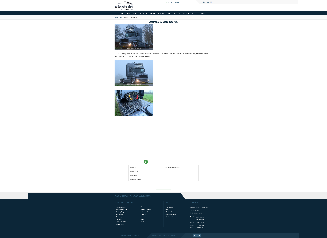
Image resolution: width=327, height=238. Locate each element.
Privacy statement (157, 235)
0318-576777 (200, 222)
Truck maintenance (171, 217)
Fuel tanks (119, 219)
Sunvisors (143, 217)
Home (116, 17)
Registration (169, 212)
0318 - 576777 (173, 2)
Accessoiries (119, 214)
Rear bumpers (120, 217)
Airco (142, 222)
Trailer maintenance (171, 214)
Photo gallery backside (122, 212)
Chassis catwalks (121, 222)
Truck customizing (121, 207)
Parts (167, 209)
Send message (164, 187)
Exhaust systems (146, 209)
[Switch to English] (211, 2)
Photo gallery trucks (122, 209)
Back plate (144, 207)
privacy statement (170, 182)
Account (206, 2)
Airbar (142, 219)
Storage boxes (120, 224)
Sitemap (172, 235)
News (121, 17)
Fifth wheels (144, 212)
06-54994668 (200, 225)
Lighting (143, 214)
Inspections (169, 207)
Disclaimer (166, 235)
